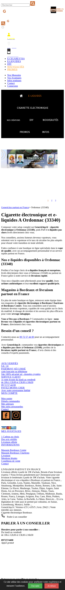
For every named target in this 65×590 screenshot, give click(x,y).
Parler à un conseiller (16, 517)
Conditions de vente (10, 461)
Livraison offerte (9, 442)
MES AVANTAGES (11, 431)
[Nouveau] (35, 167)
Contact (11, 83)
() (57, 10)
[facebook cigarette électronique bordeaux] (6, 419)
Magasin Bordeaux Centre (13, 450)
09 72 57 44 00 (27, 337)
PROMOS (12, 69)
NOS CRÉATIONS (13, 120)
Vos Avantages (14, 78)
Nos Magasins (14, 75)
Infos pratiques (14, 80)
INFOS (45, 132)
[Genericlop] (15, 16)
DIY (9, 64)
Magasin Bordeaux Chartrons (15, 453)
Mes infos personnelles (12, 406)
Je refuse (51, 586)
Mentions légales (9, 458)
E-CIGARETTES (16, 58)
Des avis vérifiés (9, 439)
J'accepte (35, 586)
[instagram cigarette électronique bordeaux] (16, 419)
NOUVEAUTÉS (15, 66)
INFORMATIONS (10, 444)
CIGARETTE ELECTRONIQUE (32, 107)
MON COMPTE (9, 393)
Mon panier (6, 398)
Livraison (5, 455)
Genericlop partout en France (15, 207)
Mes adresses (7, 404)
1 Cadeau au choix (10, 436)
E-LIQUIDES (14, 61)
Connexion (12, 86)
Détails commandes (10, 401)
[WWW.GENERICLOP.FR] (22, 95)
